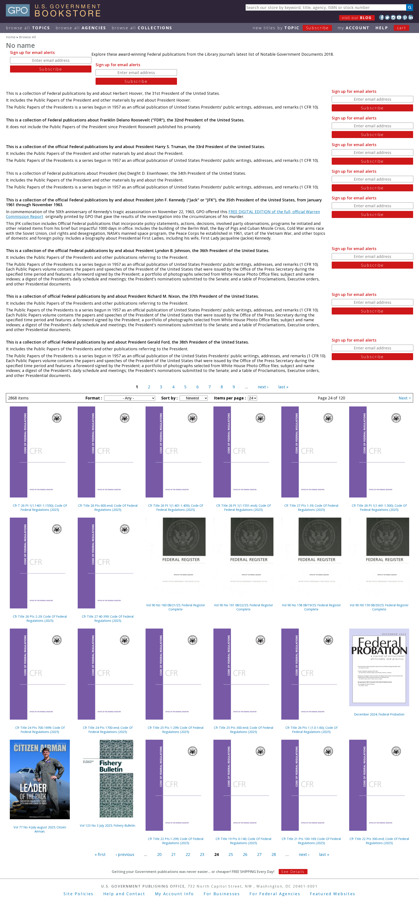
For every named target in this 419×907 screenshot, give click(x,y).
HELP (381, 27)
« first (100, 854)
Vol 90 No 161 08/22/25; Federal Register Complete (243, 607)
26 (245, 854)
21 (173, 854)
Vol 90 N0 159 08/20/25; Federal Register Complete (379, 607)
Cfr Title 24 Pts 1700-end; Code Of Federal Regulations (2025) (107, 730)
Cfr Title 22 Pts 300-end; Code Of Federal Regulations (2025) (379, 841)
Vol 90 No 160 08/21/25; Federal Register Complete (175, 607)
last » (283, 386)
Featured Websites (332, 893)
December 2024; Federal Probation (379, 714)
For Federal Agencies (274, 893)
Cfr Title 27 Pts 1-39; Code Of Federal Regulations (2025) (311, 507)
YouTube (399, 17)
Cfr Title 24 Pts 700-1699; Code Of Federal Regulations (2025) (40, 730)
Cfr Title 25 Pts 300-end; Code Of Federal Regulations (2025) (243, 730)
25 (230, 854)
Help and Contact (124, 893)
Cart (401, 27)
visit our (357, 17)
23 (202, 854)
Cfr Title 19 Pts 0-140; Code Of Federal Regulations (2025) (243, 841)
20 (159, 854)
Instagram (393, 17)
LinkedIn (410, 17)
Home (10, 37)
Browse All (28, 27)
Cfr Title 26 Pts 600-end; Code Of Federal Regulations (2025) (107, 507)
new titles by (291, 27)
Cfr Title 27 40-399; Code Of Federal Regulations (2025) (108, 618)
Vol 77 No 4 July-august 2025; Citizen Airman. (40, 829)
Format (93, 398)
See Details (292, 871)
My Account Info (174, 893)
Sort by (169, 398)
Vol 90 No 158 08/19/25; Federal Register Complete (311, 607)
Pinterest (404, 17)
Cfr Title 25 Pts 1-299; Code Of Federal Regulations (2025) (175, 730)
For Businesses (222, 893)
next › (263, 386)
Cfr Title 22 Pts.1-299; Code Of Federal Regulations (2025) (175, 841)
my (354, 27)
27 (259, 854)
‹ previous (125, 854)
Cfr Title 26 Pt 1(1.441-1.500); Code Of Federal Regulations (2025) (379, 507)
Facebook (381, 17)
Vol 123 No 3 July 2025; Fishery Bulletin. (108, 825)
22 (188, 854)
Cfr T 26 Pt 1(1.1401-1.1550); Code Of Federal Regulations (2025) (40, 507)
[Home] (55, 15)
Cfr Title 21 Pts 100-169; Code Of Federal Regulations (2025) (311, 841)
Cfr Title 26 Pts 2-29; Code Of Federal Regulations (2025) (40, 618)
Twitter (387, 17)
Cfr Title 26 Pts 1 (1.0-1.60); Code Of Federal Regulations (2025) (311, 730)
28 (273, 854)
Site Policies (79, 893)
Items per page (229, 398)
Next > (405, 398)
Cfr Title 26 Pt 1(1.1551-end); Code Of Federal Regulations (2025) (243, 507)
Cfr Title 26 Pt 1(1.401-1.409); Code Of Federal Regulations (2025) (175, 507)
